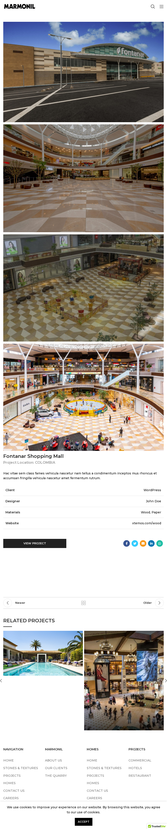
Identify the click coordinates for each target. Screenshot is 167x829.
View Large (79, 634)
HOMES (9, 783)
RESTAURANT (140, 776)
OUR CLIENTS (56, 768)
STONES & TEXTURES (20, 768)
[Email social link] (143, 543)
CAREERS (11, 798)
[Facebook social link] (126, 543)
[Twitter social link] (135, 543)
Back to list (83, 603)
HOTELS (135, 768)
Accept (83, 821)
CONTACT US (14, 791)
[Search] (153, 6)
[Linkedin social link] (151, 543)
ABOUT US (53, 760)
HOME (8, 760)
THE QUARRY (56, 776)
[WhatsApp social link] (159, 543)
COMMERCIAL (140, 760)
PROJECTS (12, 776)
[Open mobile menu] (161, 6)
